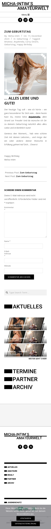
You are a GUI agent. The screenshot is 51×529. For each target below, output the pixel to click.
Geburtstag (22, 38)
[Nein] (47, 516)
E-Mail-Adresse (7, 253)
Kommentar (7, 208)
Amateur (8, 41)
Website (7, 266)
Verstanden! (25, 518)
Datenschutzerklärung (25, 524)
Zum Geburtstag (28, 172)
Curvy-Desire (31, 41)
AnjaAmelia (19, 41)
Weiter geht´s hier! (38, 358)
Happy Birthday (24, 44)
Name (7, 241)
